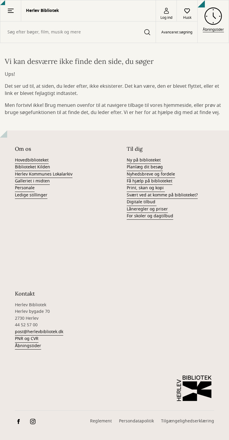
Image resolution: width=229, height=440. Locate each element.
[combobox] (78, 32)
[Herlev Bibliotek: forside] (194, 388)
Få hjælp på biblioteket (149, 181)
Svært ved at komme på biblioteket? (162, 195)
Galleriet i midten (32, 181)
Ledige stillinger (31, 195)
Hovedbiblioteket (32, 160)
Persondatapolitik (136, 421)
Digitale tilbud (142, 202)
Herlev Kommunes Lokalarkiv (43, 174)
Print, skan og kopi (146, 188)
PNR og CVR (26, 339)
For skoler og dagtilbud (150, 216)
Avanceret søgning (176, 32)
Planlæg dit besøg (145, 167)
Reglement (101, 421)
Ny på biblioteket (144, 160)
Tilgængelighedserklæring (187, 421)
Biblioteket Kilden (32, 167)
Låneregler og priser (147, 209)
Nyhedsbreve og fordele (151, 174)
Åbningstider (28, 346)
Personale (25, 188)
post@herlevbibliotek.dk (39, 332)
